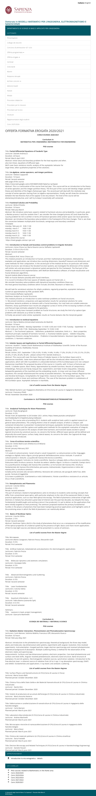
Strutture (10, 115)
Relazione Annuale (13, 76)
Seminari (10, 62)
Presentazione (12, 38)
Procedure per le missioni (16, 105)
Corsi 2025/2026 (13, 124)
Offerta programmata (15, 52)
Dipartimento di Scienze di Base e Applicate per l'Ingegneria (33, 28)
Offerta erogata (13, 57)
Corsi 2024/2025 (17, 773)
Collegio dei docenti (14, 43)
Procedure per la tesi (14, 110)
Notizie (9, 91)
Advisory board (12, 86)
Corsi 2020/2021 (17, 782)
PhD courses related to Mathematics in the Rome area (32, 770)
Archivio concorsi (13, 81)
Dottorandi (11, 67)
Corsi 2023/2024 (17, 775)
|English (84, 3)
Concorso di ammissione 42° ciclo (19, 47)
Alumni (9, 71)
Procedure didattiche (14, 100)
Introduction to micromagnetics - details (26, 758)
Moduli (9, 95)
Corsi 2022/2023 (17, 777)
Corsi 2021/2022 (17, 780)
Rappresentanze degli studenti (18, 119)
